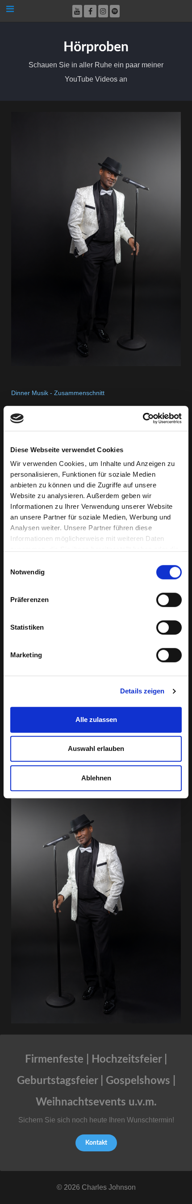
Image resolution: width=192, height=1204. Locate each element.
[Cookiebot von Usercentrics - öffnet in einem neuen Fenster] (143, 418)
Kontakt (96, 1142)
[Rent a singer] (96, 238)
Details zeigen (142, 691)
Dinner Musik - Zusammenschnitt (57, 392)
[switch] (169, 600)
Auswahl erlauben (96, 748)
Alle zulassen (96, 719)
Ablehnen (96, 778)
